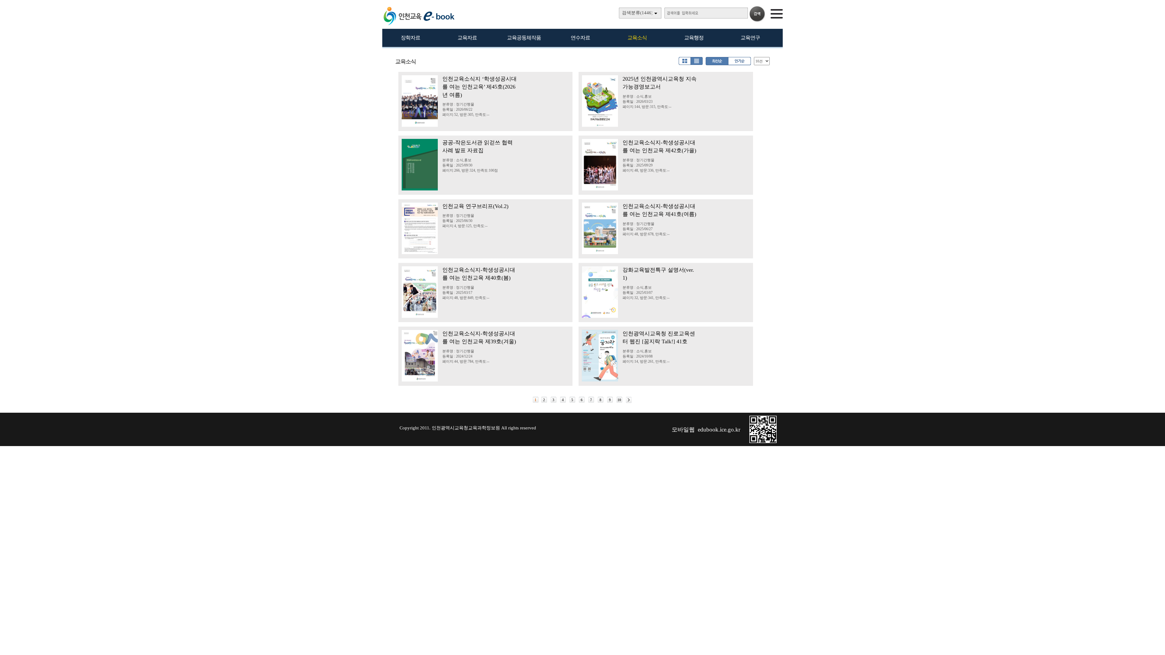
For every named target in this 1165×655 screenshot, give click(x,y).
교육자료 (467, 38)
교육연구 (750, 38)
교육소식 (637, 38)
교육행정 (694, 38)
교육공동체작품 (524, 38)
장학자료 (410, 38)
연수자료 (580, 38)
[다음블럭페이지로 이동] (629, 400)
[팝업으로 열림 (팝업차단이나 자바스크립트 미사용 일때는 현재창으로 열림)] (763, 442)
